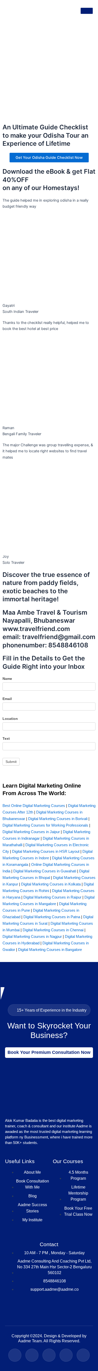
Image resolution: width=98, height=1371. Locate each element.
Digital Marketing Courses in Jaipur (31, 832)
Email (7, 699)
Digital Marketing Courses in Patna (51, 917)
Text (6, 738)
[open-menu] (86, 11)
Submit (11, 762)
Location (10, 719)
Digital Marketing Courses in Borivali (57, 819)
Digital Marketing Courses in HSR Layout (45, 851)
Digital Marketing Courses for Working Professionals (45, 825)
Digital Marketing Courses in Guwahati (44, 871)
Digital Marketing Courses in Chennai (53, 930)
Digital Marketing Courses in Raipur (52, 897)
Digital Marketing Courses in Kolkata (51, 884)
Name (7, 679)
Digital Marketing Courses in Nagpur (32, 936)
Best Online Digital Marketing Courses (34, 805)
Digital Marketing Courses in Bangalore (50, 949)
